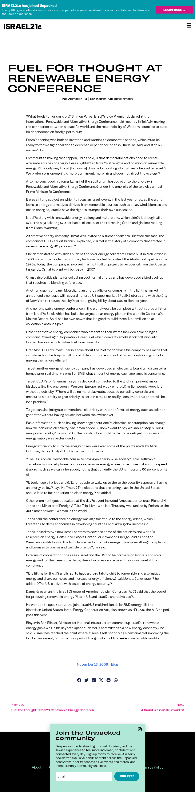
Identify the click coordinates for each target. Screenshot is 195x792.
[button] (139, 729)
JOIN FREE (126, 776)
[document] (97, 396)
